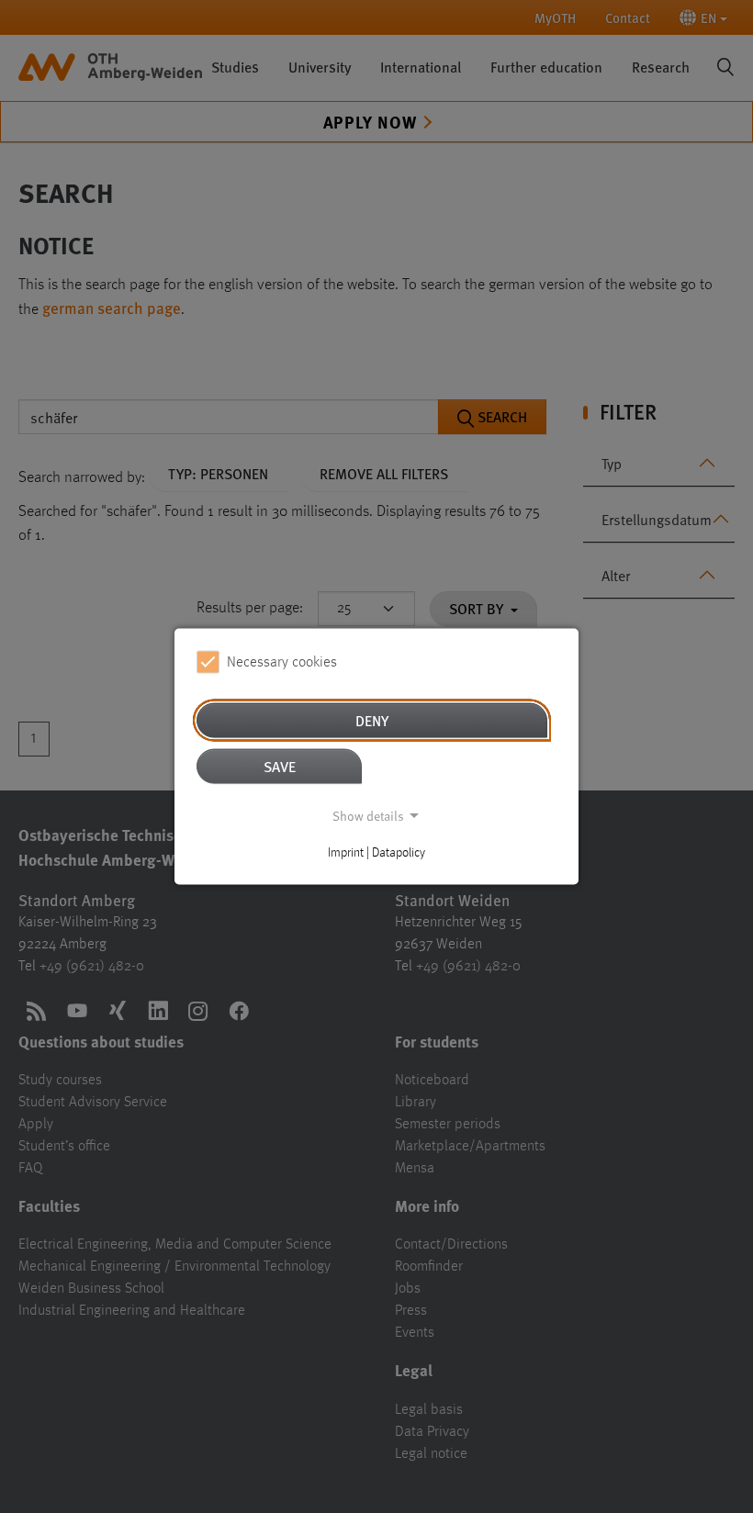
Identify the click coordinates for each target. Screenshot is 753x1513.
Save (280, 766)
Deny (371, 720)
